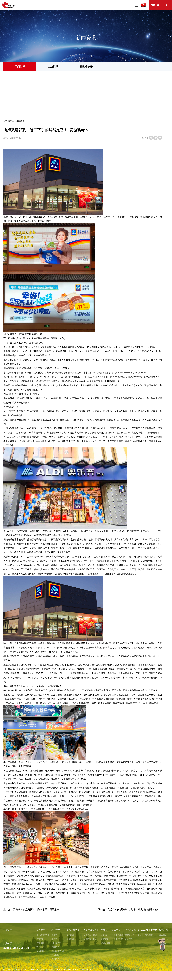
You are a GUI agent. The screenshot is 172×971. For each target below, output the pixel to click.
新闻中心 (12, 121)
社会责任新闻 (117, 935)
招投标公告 (86, 66)
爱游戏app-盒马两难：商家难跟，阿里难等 (36, 909)
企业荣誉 (40, 943)
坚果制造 (70, 939)
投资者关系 (130, 930)
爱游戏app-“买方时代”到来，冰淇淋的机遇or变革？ (134, 909)
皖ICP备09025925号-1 (62, 969)
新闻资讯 (20, 66)
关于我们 (40, 930)
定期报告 (129, 939)
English (155, 5)
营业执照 (49, 969)
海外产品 (55, 959)
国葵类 (54, 935)
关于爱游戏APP (42, 935)
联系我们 (163, 930)
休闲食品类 (56, 943)
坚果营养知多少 (91, 930)
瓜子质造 (70, 935)
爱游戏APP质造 (74, 930)
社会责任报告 (117, 939)
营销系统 (40, 947)
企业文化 (40, 939)
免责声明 (41, 969)
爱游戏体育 (87, 969)
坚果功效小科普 (90, 939)
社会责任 (116, 930)
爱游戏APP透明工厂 (147, 930)
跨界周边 (55, 955)
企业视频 (53, 66)
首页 (5, 121)
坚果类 (54, 939)
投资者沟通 (130, 935)
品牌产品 (55, 930)
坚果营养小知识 (90, 935)
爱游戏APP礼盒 (57, 951)
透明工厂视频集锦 (145, 935)
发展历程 (40, 951)
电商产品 (55, 947)
